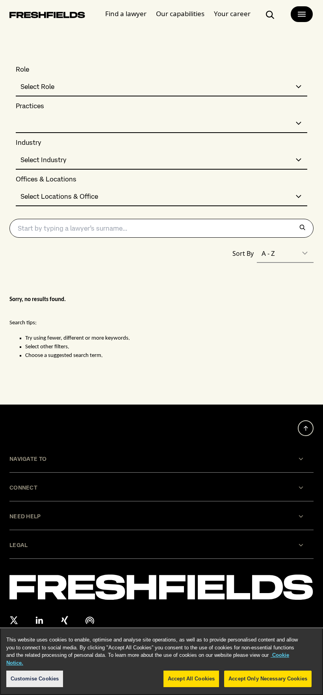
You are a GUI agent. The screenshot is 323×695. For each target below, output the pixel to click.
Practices (30, 106)
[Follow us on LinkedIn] (39, 620)
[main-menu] (302, 14)
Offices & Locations (46, 179)
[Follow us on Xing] (64, 620)
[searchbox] (161, 228)
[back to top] (306, 428)
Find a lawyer (126, 13)
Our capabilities (180, 13)
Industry (28, 142)
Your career (232, 13)
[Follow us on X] (14, 620)
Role (22, 69)
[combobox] (161, 87)
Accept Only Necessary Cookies (267, 679)
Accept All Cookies (191, 679)
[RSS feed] (90, 620)
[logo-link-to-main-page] (47, 16)
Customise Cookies (35, 679)
